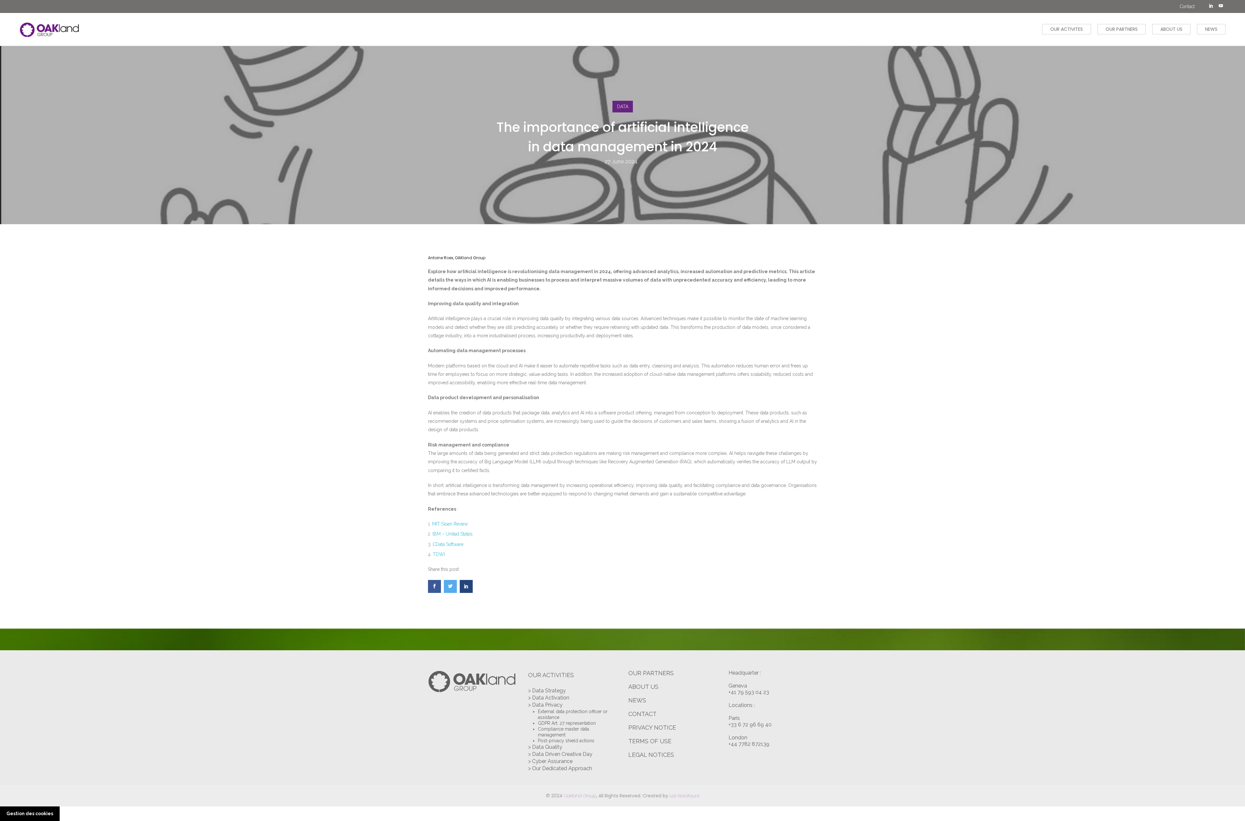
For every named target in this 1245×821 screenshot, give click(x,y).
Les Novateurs (684, 795)
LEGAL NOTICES (651, 754)
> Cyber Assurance (550, 761)
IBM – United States (452, 534)
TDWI (439, 554)
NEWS (1211, 29)
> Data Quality (545, 747)
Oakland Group (580, 795)
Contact (1187, 6)
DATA (622, 106)
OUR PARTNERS (1122, 29)
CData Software (448, 544)
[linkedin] (1211, 6)
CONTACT (642, 714)
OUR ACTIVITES (1066, 29)
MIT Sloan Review (450, 523)
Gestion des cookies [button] (29, 813)
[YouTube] (1221, 6)
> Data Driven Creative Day (560, 754)
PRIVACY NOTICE (652, 727)
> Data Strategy (547, 691)
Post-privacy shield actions (566, 740)
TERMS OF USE (649, 741)
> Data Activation (548, 698)
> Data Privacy (545, 705)
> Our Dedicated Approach (560, 768)
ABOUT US (1171, 29)
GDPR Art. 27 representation (567, 723)
